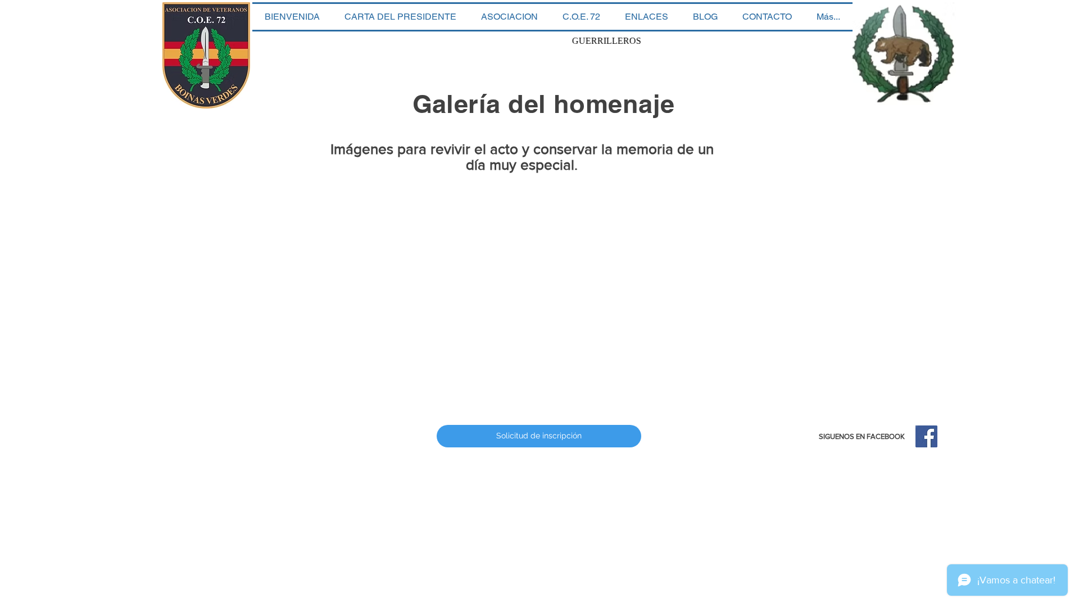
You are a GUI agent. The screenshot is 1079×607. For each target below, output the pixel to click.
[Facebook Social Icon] (926, 436)
